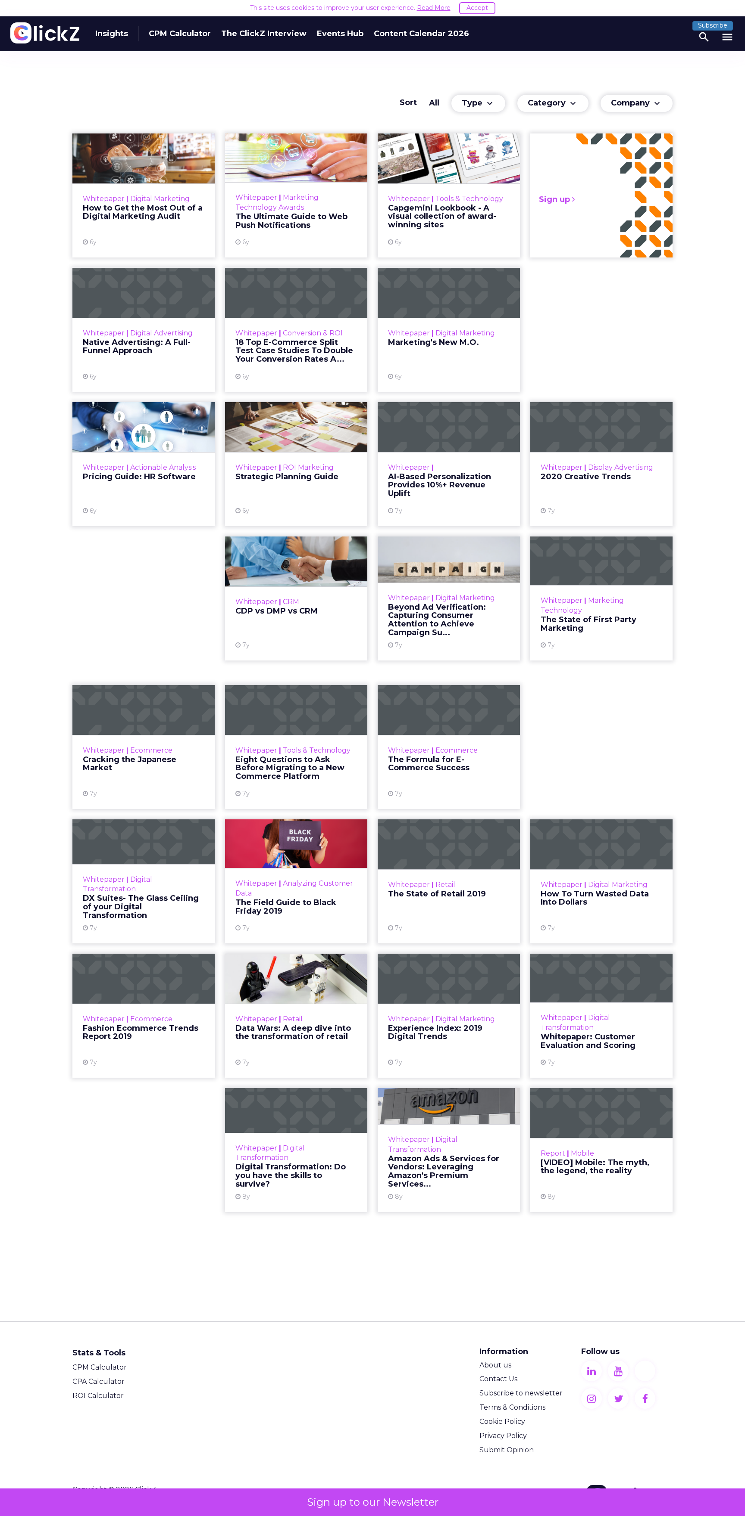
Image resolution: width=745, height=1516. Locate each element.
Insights (111, 33)
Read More (434, 8)
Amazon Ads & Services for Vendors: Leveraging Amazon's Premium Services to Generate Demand (449, 1150)
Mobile (582, 1153)
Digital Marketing (160, 199)
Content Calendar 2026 (421, 33)
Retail (445, 884)
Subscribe (712, 25)
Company (636, 103)
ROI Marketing (308, 467)
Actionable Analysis (163, 467)
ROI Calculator (98, 1396)
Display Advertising (620, 467)
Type (478, 103)
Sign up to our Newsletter (372, 1502)
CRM (291, 602)
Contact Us (498, 1379)
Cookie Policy (502, 1421)
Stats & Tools (98, 1353)
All (434, 103)
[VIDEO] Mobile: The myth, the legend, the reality (601, 1150)
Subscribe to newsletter (521, 1393)
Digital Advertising (161, 333)
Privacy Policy (503, 1436)
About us (495, 1365)
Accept (477, 8)
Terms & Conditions (512, 1407)
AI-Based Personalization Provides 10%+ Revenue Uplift (449, 464)
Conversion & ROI (313, 333)
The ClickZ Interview (264, 33)
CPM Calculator (180, 33)
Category (553, 103)
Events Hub (340, 33)
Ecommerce (151, 750)
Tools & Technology (469, 199)
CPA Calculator (98, 1381)
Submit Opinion (506, 1450)
